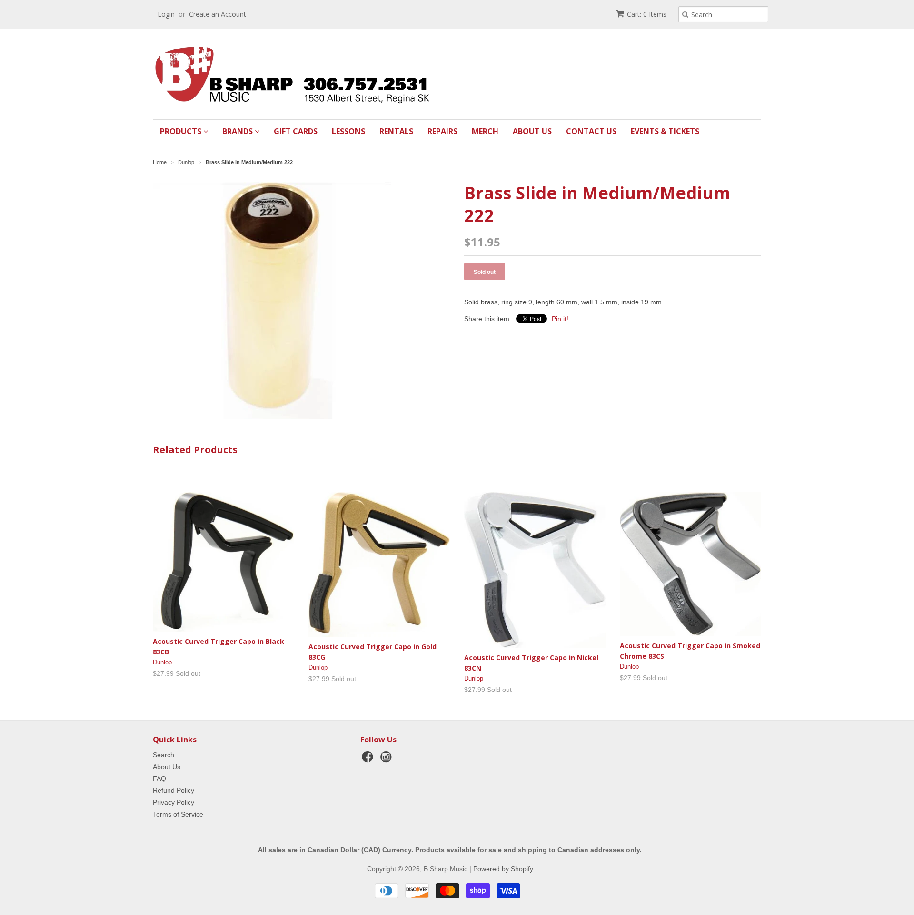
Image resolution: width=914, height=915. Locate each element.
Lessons (348, 131)
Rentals (396, 131)
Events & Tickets (665, 131)
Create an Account (217, 14)
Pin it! (560, 318)
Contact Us (591, 131)
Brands (238, 131)
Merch (485, 131)
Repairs (442, 131)
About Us (532, 131)
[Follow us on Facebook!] (369, 759)
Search (163, 755)
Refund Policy (173, 790)
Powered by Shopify (503, 869)
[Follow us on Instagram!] (387, 759)
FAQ (159, 778)
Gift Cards (296, 131)
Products (181, 131)
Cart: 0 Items (646, 14)
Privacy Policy (173, 802)
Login (166, 14)
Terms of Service (178, 814)
